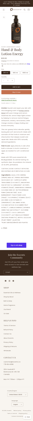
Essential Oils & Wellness (12, 293)
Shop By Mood (8, 297)
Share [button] (5, 228)
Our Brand (7, 309)
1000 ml (25, 73)
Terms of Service (9, 325)
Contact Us (7, 334)
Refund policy (17, 410)
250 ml (5, 73)
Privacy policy (27, 410)
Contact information (17, 416)
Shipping (3, 60)
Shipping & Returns (10, 346)
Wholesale (7, 351)
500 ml (15, 73)
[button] (4, 10)
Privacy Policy (8, 342)
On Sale (6, 313)
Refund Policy (8, 330)
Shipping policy (23, 413)
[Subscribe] (27, 272)
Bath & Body (8, 301)
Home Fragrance (9, 305)
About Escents (9, 338)
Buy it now (16, 92)
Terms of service (12, 413)
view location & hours (9, 100)
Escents (9, 410)
